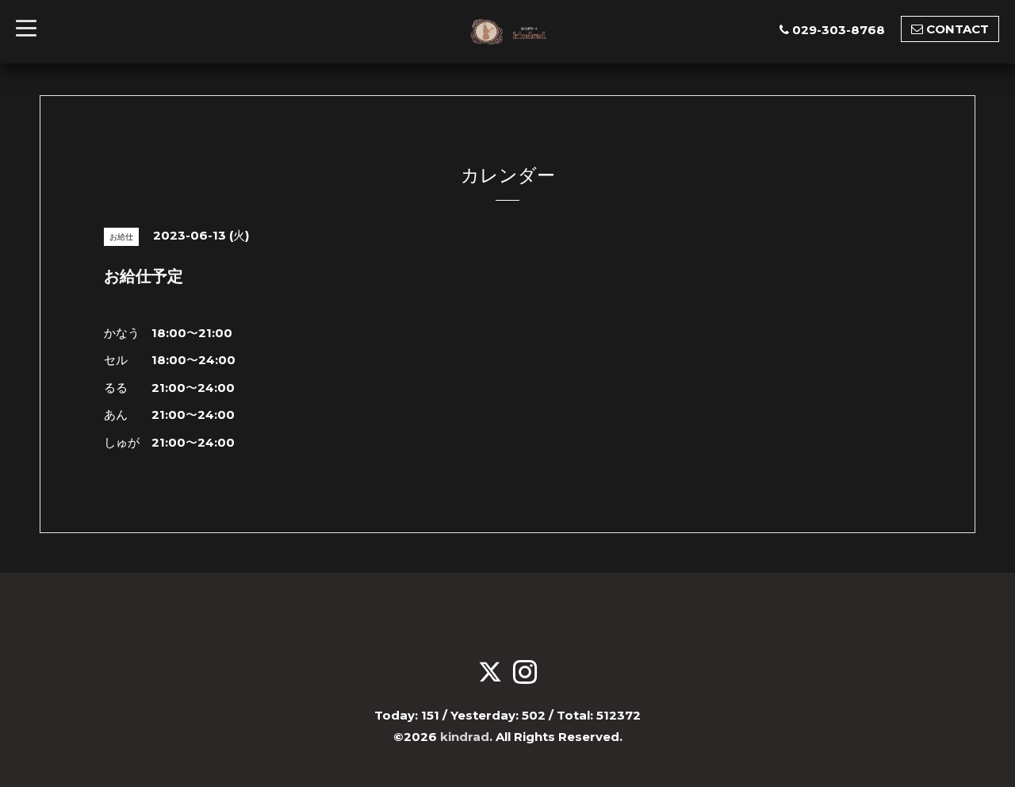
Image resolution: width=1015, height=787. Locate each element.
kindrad (464, 736)
